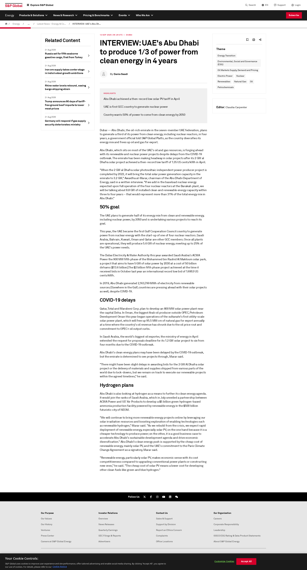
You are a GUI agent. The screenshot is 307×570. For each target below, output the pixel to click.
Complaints (162, 535)
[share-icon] (260, 40)
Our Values (46, 518)
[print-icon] (254, 40)
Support (281, 5)
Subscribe (294, 15)
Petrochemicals (226, 87)
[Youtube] (163, 496)
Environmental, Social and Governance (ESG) (237, 63)
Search (252, 5)
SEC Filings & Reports (109, 535)
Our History (46, 524)
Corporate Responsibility (226, 524)
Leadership (219, 530)
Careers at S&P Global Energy (56, 541)
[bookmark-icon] (247, 40)
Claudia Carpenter (236, 107)
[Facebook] (151, 496)
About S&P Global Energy (227, 541)
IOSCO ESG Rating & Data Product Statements (237, 535)
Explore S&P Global (41, 5)
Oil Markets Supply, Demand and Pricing (238, 70)
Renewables (224, 81)
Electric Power (225, 76)
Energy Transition (226, 55)
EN (266, 5)
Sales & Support (164, 518)
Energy (16, 24)
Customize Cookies (224, 561)
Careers (218, 518)
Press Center (47, 535)
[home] (6, 24)
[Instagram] (157, 496)
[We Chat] (176, 496)
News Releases (106, 524)
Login (298, 5)
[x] (144, 496)
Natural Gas (240, 81)
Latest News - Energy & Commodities (52, 24)
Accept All (246, 561)
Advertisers (104, 541)
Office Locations (164, 541)
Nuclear (240, 76)
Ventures (45, 530)
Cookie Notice (59, 566)
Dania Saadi (121, 74)
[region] (153, 561)
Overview (103, 518)
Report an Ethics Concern (169, 530)
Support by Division (166, 524)
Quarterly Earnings (108, 530)
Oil (251, 81)
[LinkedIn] (170, 496)
